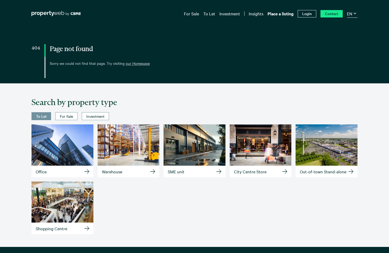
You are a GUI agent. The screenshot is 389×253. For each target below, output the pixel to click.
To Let (41, 116)
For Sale (66, 116)
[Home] (56, 13)
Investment (95, 116)
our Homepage (138, 63)
